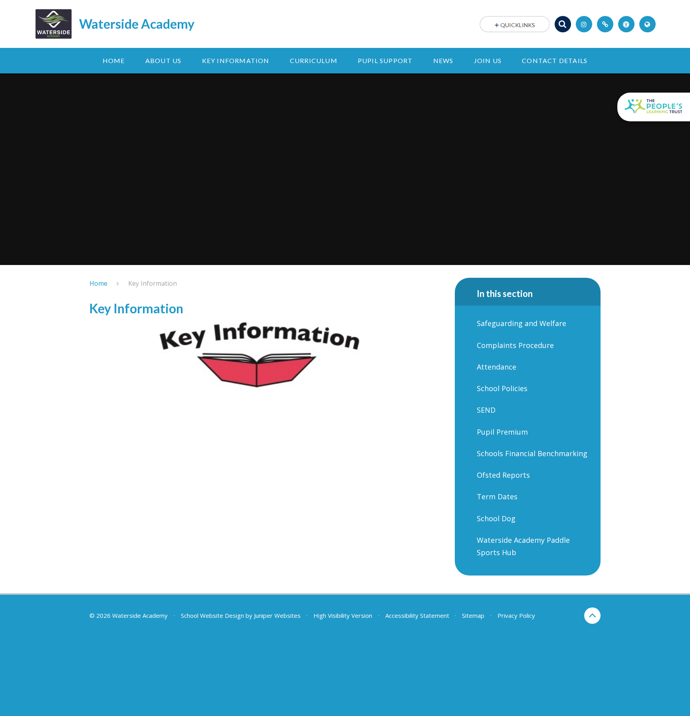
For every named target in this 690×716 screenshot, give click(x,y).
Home (98, 283)
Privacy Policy (516, 615)
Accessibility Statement (417, 615)
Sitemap (473, 615)
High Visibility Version (342, 615)
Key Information (152, 283)
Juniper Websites (277, 615)
